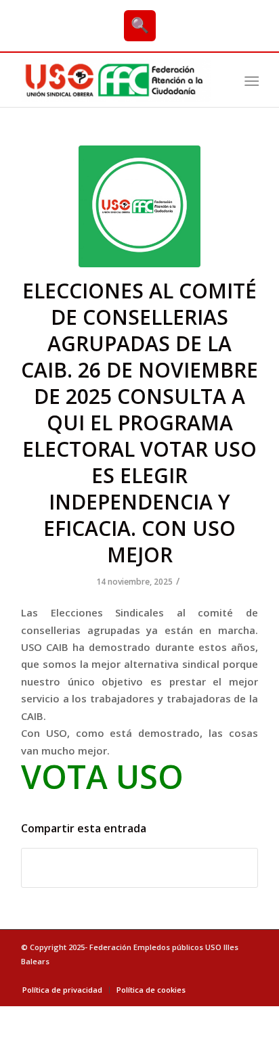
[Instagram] (248, 976)
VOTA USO (102, 776)
